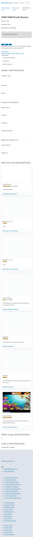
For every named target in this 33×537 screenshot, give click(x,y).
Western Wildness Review (10, 309)
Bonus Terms (8, 532)
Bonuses (15, 3)
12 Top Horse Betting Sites (12, 489)
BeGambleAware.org (10, 469)
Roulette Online (9, 512)
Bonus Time (8, 528)
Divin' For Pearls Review (10, 427)
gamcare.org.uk (9, 471)
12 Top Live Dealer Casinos (12, 484)
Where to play (20, 53)
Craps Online (8, 509)
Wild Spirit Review (8, 346)
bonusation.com (9, 461)
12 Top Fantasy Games (11, 491)
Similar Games (11, 53)
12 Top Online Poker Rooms (12, 498)
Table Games (8, 516)
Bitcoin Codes (8, 525)
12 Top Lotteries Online (11, 482)
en (27, 3)
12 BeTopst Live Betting (11, 487)
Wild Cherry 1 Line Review (10, 231)
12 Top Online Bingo (10, 496)
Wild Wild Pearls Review (10, 194)
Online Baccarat (9, 503)
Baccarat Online (9, 505)
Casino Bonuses (9, 534)
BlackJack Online (9, 507)
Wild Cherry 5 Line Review (10, 269)
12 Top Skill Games (10, 480)
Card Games (8, 514)
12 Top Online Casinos (11, 477)
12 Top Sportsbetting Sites (12, 493)
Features (4, 53)
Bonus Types (8, 530)
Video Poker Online (10, 521)
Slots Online (8, 518)
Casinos (22, 3)
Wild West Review (8, 387)
